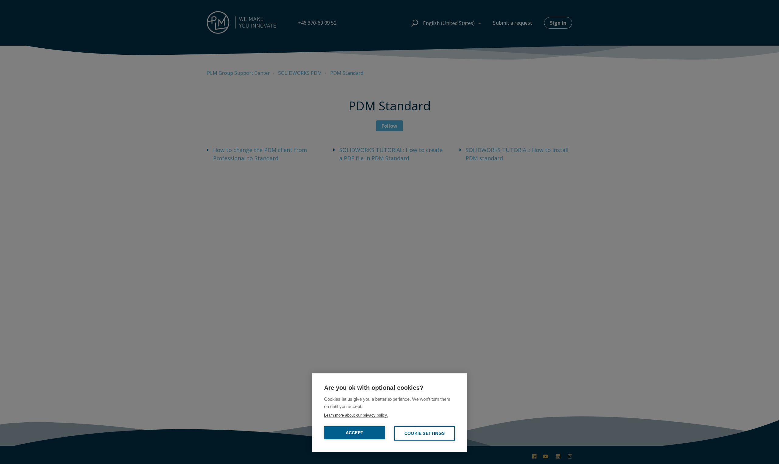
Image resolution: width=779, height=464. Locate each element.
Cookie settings (424, 433)
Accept (354, 433)
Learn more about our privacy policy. (356, 415)
